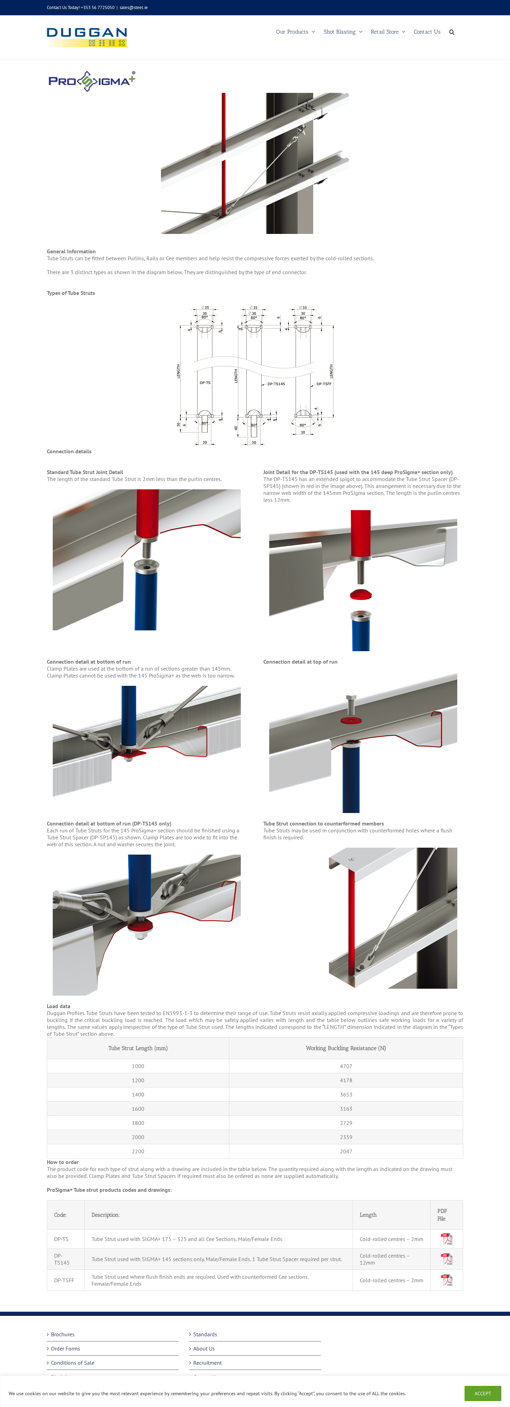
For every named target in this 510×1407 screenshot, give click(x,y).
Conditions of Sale (72, 1362)
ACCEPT (483, 1393)
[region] (255, 1391)
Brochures (63, 1334)
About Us (204, 1348)
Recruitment (207, 1362)
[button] (451, 31)
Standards (205, 1334)
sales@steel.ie (134, 7)
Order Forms (65, 1348)
